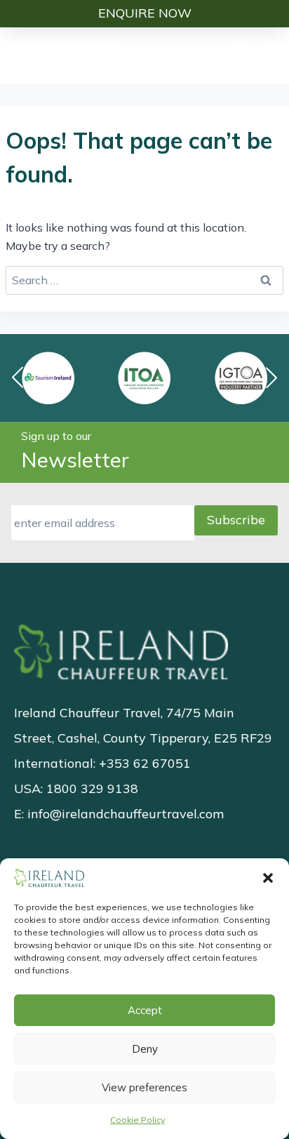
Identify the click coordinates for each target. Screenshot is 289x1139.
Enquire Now (144, 13)
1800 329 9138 (92, 788)
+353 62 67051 (145, 763)
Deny (145, 1048)
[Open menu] (270, 55)
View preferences (144, 1087)
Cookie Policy (137, 1119)
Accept (145, 1010)
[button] (268, 878)
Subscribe (236, 520)
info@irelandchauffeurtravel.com (125, 814)
